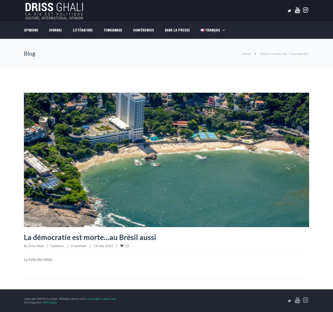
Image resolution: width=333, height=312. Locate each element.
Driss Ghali (36, 246)
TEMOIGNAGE (113, 29)
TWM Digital (49, 302)
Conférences (143, 29)
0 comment (79, 246)
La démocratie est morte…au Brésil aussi (91, 237)
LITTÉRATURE (83, 29)
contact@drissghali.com (101, 298)
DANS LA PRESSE (177, 29)
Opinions (31, 29)
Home (246, 53)
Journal (55, 29)
